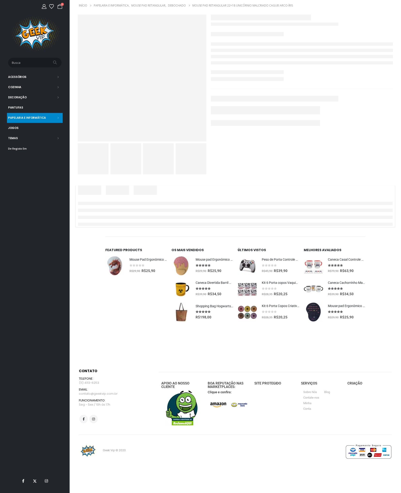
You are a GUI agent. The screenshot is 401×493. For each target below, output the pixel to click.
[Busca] (55, 62)
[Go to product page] (115, 265)
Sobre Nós (310, 392)
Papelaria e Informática (27, 118)
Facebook (83, 419)
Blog (327, 392)
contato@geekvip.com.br (98, 393)
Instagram (93, 419)
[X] (34, 480)
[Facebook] (23, 480)
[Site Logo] (34, 33)
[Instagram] (46, 480)
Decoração (17, 97)
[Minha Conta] (44, 6)
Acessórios (17, 77)
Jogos (13, 128)
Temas (13, 138)
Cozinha (14, 87)
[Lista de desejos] (51, 6)
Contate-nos (311, 397)
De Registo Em (17, 148)
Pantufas (15, 107)
